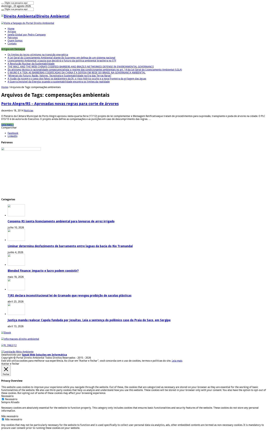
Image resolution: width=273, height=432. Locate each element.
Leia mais (177, 360)
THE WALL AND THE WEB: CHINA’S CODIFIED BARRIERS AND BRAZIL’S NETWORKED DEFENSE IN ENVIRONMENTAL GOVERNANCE (81, 66)
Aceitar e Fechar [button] (10, 363)
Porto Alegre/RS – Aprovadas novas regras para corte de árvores (60, 103)
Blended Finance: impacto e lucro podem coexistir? (43, 270)
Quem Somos (15, 40)
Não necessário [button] (9, 416)
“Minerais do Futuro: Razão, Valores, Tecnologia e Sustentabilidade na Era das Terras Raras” (59, 75)
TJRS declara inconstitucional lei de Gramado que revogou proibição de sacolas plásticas (69, 295)
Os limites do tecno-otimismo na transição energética (38, 54)
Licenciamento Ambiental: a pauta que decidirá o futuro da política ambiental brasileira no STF (62, 60)
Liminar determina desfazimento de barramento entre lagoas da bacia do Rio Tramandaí (70, 246)
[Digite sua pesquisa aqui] (2, 3)
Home (11, 28)
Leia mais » (7, 124)
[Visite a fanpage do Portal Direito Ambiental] (27, 23)
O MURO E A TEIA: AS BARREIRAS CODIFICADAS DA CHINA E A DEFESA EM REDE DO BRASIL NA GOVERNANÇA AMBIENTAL (77, 72)
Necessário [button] (7, 396)
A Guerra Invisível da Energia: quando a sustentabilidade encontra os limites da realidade (59, 81)
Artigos (12, 31)
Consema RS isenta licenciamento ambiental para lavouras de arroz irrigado (61, 221)
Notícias (28, 110)
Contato (12, 43)
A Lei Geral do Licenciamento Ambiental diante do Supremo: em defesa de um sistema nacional (61, 57)
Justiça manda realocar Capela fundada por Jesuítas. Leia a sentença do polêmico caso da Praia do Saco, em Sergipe (89, 320)
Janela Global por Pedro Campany (27, 34)
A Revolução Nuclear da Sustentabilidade (31, 63)
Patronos (13, 37)
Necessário (11, 399)
